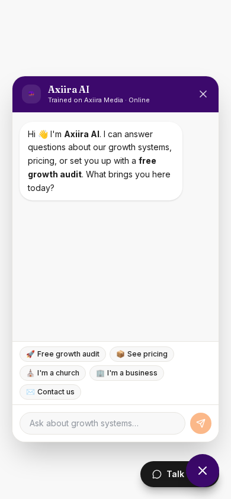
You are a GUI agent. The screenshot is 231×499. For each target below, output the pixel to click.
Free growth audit (63, 353)
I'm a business (127, 372)
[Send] (200, 423)
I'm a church (52, 372)
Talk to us (186, 474)
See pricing (142, 353)
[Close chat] (202, 470)
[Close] (203, 94)
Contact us (50, 391)
